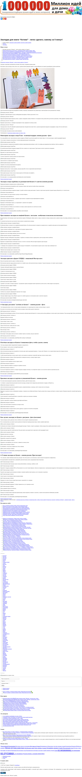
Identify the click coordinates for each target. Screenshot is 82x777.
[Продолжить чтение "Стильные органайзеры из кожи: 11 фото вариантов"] (14, 530)
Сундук (4, 667)
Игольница (5, 643)
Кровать (4, 625)
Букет (4, 652)
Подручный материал (7, 648)
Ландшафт (5, 658)
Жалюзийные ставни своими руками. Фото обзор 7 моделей (15, 721)
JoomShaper (17, 765)
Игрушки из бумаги (35, 746)
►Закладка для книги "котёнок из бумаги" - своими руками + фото (17, 54)
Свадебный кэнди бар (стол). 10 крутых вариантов (13, 704)
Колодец (4, 564)
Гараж (4, 656)
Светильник (5, 607)
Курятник (5, 590)
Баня (4, 620)
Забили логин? (6, 689)
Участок (4, 574)
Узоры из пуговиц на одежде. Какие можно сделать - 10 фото (15, 738)
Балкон (4, 629)
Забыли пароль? (6, 688)
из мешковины (65, 750)
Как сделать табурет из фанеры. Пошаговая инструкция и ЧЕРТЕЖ (16, 734)
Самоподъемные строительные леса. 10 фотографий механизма (16, 544)
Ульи (4, 565)
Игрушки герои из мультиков (23, 746)
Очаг (4, 600)
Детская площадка (6, 646)
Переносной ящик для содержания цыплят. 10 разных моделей (16, 533)
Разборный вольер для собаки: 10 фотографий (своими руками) (16, 513)
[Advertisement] (41, 28)
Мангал (4, 593)
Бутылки (4, 555)
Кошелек (73, 746)
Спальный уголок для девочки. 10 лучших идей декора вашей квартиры (17, 717)
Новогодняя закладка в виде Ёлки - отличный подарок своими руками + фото (19, 50)
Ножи (4, 631)
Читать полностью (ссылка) (6, 179)
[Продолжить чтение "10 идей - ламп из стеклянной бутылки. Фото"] (12, 521)
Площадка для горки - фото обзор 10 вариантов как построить (15, 514)
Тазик (4, 614)
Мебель (4, 570)
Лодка (4, 626)
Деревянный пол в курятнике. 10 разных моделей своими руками (16, 508)
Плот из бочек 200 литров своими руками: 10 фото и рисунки (15, 719)
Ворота (4, 578)
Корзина (4, 617)
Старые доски (6, 586)
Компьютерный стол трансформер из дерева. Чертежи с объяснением (17, 522)
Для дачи (5, 557)
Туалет (4, 588)
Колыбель (5, 665)
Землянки (5, 603)
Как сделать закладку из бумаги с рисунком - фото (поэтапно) (15, 58)
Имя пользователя (5, 678)
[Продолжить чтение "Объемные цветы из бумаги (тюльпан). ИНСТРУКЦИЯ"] (15, 703)
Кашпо (4, 584)
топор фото (41, 753)
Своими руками (6, 562)
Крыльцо (5, 666)
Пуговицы (5, 636)
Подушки (5, 645)
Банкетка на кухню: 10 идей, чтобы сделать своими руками (15, 506)
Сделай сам (5, 581)
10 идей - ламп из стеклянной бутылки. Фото (12, 520)
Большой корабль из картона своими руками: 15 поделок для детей (16, 527)
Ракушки (5, 638)
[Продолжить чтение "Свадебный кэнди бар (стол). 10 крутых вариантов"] (14, 706)
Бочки (4, 599)
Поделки (4, 587)
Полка (4, 605)
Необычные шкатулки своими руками (35, 748)
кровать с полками (32, 753)
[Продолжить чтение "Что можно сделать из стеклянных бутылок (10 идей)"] (14, 543)
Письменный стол (68, 748)
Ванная (4, 623)
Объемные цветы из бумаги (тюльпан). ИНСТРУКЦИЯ (14, 702)
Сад (3, 612)
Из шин (4, 558)
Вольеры (4, 634)
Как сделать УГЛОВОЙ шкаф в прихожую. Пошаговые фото (15, 700)
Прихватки (14, 750)
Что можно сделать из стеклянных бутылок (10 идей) (14, 542)
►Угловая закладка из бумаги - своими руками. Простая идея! (15, 59)
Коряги (4, 608)
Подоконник (5, 661)
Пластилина (5, 640)
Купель (4, 621)
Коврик (4, 641)
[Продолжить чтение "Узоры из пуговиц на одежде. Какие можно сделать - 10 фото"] (16, 739)
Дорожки (5, 576)
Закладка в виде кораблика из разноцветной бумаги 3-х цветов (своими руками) (19, 51)
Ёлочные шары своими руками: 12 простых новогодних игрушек (16, 709)
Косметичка (68, 746)
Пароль (2, 681)
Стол (4, 627)
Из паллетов (5, 582)
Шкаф (4, 622)
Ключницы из (44, 746)
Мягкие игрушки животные (15, 748)
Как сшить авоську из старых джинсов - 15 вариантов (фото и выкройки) (18, 731)
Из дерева (5, 655)
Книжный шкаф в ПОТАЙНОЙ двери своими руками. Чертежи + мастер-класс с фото (20, 698)
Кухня (4, 595)
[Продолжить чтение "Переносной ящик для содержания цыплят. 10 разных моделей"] (16, 534)
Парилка (4, 654)
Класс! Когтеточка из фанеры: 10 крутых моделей (13, 515)
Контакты (5, 757)
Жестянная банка (6, 583)
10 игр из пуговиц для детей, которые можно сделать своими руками (17, 537)
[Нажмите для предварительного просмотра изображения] (14, 62)
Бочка (4, 569)
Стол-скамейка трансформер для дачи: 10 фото (12, 716)
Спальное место (6, 633)
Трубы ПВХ (5, 642)
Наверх (1, 500)
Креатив (4, 657)
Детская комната (6, 664)
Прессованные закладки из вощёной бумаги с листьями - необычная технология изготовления (22, 52)
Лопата (4, 668)
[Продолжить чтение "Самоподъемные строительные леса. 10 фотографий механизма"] (16, 545)
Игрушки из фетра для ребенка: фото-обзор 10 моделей (14, 531)
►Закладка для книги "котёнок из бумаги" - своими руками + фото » (60, 499)
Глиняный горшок (6, 616)
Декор (4, 571)
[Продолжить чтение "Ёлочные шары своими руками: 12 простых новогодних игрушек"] (17, 710)
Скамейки (5, 573)
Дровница (5, 602)
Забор (4, 568)
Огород (4, 577)
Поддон (4, 575)
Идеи (4, 561)
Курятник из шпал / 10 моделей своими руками (12, 540)
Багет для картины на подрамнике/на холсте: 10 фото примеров (16, 507)
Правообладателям (7, 756)
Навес (4, 669)
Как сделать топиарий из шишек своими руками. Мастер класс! (16, 720)
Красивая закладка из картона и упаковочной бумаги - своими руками (17, 57)
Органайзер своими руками (54, 748)
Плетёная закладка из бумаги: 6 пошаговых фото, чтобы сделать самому (17, 55)
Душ (4, 589)
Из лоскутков (5, 644)
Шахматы (5, 647)
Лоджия (4, 663)
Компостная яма (6, 591)
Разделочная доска (21, 750)
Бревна (4, 609)
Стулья (4, 597)
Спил (4, 615)
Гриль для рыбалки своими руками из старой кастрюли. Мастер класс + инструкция (20, 722)
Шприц (4, 653)
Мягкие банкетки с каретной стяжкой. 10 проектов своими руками (16, 548)
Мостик (4, 670)
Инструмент (5, 606)
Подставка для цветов (5, 750)
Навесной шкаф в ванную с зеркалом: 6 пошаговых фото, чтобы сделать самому (19, 723)
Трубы (4, 563)
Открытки (5, 639)
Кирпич (4, 566)
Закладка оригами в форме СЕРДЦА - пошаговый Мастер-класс (16, 53)
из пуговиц (7, 753)
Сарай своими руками (48, 750)
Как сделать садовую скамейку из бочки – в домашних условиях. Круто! (18, 546)
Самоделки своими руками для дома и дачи (16, 132)
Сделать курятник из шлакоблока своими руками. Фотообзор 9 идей (17, 724)
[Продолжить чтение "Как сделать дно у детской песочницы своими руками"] (14, 526)
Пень (4, 610)
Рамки (4, 635)
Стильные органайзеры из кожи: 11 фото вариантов (13, 529)
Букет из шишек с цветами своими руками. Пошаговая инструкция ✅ (17, 691)
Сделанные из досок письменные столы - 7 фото (13, 718)
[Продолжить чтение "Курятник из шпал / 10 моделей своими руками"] (13, 541)
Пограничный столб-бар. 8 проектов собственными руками (15, 509)
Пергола (4, 618)
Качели (4, 580)
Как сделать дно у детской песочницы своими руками (14, 524)
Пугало (4, 567)
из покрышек (76, 750)
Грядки (4, 559)
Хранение (5, 632)
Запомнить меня (4, 683)
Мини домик (5, 651)
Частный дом (5, 579)
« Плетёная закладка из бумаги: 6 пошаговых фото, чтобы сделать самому (31, 499)
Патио (4, 594)
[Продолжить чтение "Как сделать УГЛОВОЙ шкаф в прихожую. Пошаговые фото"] (16, 701)
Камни (4, 613)
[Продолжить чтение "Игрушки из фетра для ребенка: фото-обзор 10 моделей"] (14, 532)
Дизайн (4, 619)
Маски (4, 630)
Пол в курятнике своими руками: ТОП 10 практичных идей (15, 505)
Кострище (5, 601)
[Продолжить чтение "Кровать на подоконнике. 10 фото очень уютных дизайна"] (15, 519)
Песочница (5, 592)
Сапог (4, 628)
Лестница (5, 659)
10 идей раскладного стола (8, 725)
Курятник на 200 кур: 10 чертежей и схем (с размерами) (14, 510)
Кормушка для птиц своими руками (56, 746)
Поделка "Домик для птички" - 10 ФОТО (11, 535)
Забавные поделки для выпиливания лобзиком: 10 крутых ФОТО (16, 512)
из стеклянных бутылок (21, 753)
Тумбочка (5, 650)
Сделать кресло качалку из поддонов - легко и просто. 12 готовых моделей (18, 707)
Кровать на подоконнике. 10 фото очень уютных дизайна (14, 518)
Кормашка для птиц (7, 596)
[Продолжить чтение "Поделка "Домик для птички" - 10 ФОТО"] (12, 536)
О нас (4, 758)
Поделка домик (77, 748)
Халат (56, 750)
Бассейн (4, 660)
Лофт (4, 604)
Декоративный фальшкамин (8, 746)
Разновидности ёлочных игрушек (34, 750)
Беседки (4, 556)
